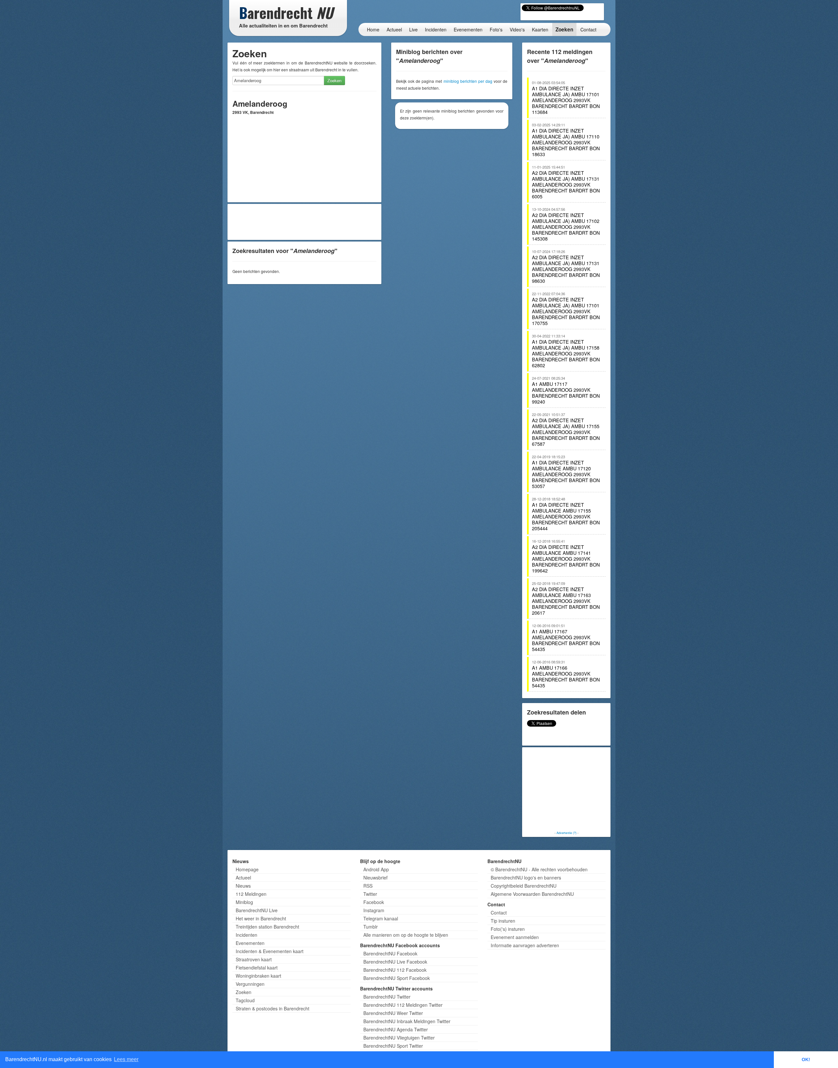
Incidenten (435, 29)
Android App (376, 869)
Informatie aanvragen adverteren (525, 945)
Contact (588, 29)
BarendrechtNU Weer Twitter (393, 1013)
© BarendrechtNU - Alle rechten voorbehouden (539, 869)
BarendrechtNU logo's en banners (526, 877)
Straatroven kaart (254, 959)
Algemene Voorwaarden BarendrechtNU (532, 894)
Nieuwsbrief (375, 877)
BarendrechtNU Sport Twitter (393, 1045)
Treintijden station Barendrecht (267, 926)
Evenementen (468, 29)
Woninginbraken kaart (258, 975)
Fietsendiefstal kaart (257, 967)
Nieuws (243, 885)
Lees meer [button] (126, 1059)
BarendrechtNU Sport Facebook (396, 978)
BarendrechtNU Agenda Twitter (395, 1029)
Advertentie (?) (566, 832)
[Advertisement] (304, 222)
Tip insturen (503, 920)
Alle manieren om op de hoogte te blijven (405, 935)
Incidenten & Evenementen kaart (269, 951)
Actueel (394, 29)
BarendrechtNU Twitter (386, 996)
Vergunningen (250, 984)
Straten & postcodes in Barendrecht (272, 1008)
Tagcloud (245, 1000)
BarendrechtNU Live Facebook (395, 961)
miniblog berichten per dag (468, 81)
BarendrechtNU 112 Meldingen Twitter (403, 1005)
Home (373, 29)
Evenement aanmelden (515, 937)
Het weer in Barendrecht (261, 918)
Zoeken (564, 29)
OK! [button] (806, 1059)
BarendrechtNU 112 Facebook (395, 970)
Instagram (373, 910)
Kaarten (540, 29)
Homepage (247, 869)
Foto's (496, 29)
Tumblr (370, 926)
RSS (368, 885)
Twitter (370, 894)
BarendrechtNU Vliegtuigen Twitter (399, 1037)
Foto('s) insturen (508, 929)
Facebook (373, 902)
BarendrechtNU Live (257, 910)
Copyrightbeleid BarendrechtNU (523, 885)
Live (413, 29)
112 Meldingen (251, 894)
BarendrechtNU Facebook (390, 953)
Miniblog (244, 902)
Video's (517, 29)
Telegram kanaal (380, 918)
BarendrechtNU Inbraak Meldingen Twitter (406, 1021)
